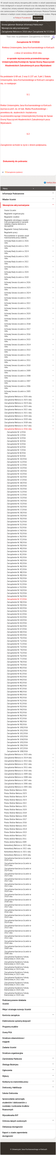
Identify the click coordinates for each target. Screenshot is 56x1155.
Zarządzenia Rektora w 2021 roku (18, 412)
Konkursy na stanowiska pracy (15, 1081)
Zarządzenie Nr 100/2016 (17, 727)
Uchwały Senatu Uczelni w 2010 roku (17, 366)
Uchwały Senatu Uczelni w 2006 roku (17, 387)
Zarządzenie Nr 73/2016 (17, 647)
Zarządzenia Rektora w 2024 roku (18, 403)
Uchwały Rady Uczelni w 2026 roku (16, 242)
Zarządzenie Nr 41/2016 (17, 551)
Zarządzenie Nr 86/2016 (17, 685)
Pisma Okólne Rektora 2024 (15, 796)
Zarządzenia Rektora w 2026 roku (18, 396)
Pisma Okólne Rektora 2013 (15, 832)
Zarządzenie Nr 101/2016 (17, 730)
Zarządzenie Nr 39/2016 (17, 545)
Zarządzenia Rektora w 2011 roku (18, 767)
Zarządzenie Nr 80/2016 (17, 667)
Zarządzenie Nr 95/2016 (17, 712)
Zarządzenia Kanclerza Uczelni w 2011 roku (17, 937)
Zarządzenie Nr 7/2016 (16, 450)
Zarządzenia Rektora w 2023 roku (18, 406)
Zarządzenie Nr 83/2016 (17, 676)
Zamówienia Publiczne (12, 1058)
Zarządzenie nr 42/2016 (17, 554)
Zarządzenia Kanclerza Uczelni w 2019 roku (17, 895)
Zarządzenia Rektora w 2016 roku (16, 31)
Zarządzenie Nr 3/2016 (16, 438)
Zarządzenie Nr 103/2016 (17, 736)
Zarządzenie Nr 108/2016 (17, 751)
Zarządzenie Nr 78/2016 (17, 662)
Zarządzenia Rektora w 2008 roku (18, 777)
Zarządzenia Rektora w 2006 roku (18, 783)
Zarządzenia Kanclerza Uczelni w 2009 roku (17, 947)
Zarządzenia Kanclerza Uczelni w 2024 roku (17, 869)
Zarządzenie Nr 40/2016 (17, 548)
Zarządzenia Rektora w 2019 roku (18, 419)
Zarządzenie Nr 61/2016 (17, 611)
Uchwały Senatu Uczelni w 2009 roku (17, 371)
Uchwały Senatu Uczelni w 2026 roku (17, 283)
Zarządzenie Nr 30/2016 (17, 518)
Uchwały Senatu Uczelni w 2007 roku (17, 382)
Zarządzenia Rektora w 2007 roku (18, 780)
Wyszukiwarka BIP (10, 1115)
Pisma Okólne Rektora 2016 (15, 822)
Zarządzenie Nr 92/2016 (17, 703)
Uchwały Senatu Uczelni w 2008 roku (17, 376)
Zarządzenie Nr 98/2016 (17, 721)
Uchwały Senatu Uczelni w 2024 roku (17, 293)
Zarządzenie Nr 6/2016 (16, 447)
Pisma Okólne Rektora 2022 (15, 803)
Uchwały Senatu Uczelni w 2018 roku (17, 325)
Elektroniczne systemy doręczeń (16, 1021)
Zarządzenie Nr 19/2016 (17, 485)
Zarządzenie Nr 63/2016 (17, 617)
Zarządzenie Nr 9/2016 (16, 456)
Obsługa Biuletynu (10, 1064)
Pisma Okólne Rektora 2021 (15, 806)
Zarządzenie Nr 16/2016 (17, 477)
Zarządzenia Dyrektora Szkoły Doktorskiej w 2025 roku (16, 963)
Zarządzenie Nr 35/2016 (17, 533)
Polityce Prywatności (23, 17)
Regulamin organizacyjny (14, 213)
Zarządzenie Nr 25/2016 (17, 503)
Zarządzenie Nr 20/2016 (17, 488)
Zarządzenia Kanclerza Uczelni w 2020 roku (17, 890)
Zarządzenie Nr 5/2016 (16, 444)
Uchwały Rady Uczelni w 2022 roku (16, 262)
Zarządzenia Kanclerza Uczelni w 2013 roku (17, 926)
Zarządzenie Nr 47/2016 (17, 569)
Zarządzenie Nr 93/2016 (17, 706)
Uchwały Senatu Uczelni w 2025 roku (17, 288)
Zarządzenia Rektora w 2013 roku (18, 761)
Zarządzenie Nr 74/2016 (17, 650)
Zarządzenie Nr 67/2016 (17, 629)
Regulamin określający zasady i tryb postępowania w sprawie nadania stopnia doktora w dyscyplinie (16, 223)
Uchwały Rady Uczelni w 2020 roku (16, 273)
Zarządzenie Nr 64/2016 (17, 620)
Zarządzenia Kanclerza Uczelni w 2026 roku (17, 859)
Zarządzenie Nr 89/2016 (17, 694)
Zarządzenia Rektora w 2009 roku (18, 774)
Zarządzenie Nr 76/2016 (17, 656)
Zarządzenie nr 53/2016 (17, 587)
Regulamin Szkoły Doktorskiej (16, 229)
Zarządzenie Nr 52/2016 (17, 584)
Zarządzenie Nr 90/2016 (17, 697)
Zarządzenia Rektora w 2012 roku (18, 764)
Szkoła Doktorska (10, 1093)
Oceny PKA (7, 1032)
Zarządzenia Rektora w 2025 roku (18, 399)
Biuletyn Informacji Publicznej (29, 24)
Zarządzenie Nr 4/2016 (16, 441)
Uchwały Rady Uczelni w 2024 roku (16, 252)
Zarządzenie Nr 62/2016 (17, 614)
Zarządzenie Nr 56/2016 (17, 596)
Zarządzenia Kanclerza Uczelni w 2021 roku (17, 885)
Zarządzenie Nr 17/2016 (17, 480)
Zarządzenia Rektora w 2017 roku (18, 425)
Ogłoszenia (7, 1070)
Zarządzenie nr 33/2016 (17, 527)
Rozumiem (38, 17)
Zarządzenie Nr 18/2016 (17, 483)
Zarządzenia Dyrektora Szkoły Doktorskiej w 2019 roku (16, 994)
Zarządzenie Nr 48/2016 (17, 572)
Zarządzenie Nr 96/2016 (17, 715)
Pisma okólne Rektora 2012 (15, 835)
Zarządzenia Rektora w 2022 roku (18, 409)
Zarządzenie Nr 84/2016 (17, 679)
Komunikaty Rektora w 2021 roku (17, 851)
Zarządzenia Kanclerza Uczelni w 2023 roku (17, 874)
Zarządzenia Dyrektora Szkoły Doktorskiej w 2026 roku (16, 957)
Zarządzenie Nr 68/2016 (17, 632)
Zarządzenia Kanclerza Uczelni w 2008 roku (17, 952)
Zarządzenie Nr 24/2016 (17, 500)
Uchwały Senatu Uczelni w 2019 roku (17, 319)
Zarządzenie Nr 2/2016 (16, 435)
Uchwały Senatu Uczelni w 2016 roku (17, 335)
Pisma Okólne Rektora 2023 (15, 800)
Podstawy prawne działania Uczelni (14, 1002)
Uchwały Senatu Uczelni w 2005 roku (17, 392)
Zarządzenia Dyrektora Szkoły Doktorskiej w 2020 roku (16, 989)
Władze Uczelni (9, 199)
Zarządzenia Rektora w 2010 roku (18, 770)
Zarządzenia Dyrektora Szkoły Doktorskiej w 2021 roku (16, 983)
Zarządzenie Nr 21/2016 (17, 491)
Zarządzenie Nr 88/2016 (17, 691)
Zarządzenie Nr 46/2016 (17, 566)
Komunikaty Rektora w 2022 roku (17, 848)
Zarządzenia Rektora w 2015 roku (18, 754)
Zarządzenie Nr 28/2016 (17, 512)
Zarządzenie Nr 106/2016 (17, 745)
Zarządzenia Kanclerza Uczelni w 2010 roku (17, 942)
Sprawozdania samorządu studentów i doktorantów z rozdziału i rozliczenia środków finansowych (15, 1104)
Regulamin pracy (10, 232)
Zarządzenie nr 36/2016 (17, 536)
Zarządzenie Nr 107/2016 (17, 748)
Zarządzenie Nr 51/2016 (17, 581)
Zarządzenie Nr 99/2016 (17, 724)
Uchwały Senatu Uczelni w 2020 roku (17, 314)
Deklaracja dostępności (12, 1126)
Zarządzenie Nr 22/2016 (17, 494)
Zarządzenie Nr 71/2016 (17, 641)
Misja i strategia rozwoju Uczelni (16, 1009)
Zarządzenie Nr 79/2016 (17, 665)
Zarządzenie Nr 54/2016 (17, 590)
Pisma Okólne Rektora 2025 (15, 793)
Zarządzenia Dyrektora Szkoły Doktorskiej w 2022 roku (16, 978)
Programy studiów (10, 1026)
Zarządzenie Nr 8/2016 (16, 453)
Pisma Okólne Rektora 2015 (15, 825)
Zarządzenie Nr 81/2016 (17, 670)
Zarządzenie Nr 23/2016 (17, 497)
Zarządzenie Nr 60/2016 (17, 608)
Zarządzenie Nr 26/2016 (17, 506)
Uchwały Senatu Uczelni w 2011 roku (17, 361)
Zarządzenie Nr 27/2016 (17, 509)
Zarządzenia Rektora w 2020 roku (18, 416)
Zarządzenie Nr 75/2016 (17, 653)
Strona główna (8, 24)
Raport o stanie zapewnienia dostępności (14, 1134)
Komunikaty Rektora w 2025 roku (17, 845)
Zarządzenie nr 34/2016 (17, 530)
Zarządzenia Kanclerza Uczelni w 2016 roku (17, 911)
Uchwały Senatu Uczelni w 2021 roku (17, 309)
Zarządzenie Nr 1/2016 (16, 432)
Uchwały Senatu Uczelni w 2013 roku (17, 351)
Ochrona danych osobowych (14, 1121)
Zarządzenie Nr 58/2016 (17, 602)
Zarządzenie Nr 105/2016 (17, 742)
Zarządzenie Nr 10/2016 (17, 459)
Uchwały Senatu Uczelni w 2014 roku (17, 345)
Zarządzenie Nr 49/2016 (17, 575)
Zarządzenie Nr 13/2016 (17, 468)
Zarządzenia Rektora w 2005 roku (18, 787)
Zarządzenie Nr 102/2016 (17, 733)
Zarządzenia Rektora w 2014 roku (18, 757)
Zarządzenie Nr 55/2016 (17, 593)
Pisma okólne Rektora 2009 (15, 842)
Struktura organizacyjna (12, 1053)
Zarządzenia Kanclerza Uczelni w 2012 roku (17, 932)
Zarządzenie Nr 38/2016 (17, 542)
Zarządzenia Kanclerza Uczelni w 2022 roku (17, 880)
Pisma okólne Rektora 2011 (15, 838)
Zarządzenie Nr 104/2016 (17, 739)
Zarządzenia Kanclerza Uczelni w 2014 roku (17, 921)
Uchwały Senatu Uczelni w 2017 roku (17, 330)
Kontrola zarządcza (11, 1015)
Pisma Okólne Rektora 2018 (15, 816)
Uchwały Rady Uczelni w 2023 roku (16, 257)
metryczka (51, 182)
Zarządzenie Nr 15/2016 (17, 474)
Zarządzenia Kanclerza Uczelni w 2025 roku (17, 864)
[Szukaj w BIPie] (53, 37)
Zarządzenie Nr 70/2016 (17, 638)
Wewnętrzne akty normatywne (15, 28)
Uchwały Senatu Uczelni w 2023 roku (17, 299)
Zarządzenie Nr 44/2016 (17, 560)
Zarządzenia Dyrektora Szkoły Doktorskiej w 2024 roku (16, 968)
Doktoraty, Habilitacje (12, 1087)
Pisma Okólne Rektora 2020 (15, 809)
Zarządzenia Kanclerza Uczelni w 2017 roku (17, 906)
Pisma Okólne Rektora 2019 (15, 813)
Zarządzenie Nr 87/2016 (17, 688)
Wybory (5, 1076)
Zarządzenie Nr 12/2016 (17, 465)
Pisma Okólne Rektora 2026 (15, 790)
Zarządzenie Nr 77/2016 (17, 659)
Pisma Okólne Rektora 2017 (15, 819)
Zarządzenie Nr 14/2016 (17, 471)
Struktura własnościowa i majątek (13, 1040)
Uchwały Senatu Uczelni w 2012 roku (17, 356)
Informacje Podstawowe (13, 193)
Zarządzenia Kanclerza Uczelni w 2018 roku (17, 900)
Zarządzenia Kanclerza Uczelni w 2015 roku (17, 916)
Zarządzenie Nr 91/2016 (17, 700)
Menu (5, 188)
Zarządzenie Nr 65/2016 (17, 623)
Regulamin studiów (11, 217)
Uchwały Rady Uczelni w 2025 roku (16, 247)
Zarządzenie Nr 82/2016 (17, 673)
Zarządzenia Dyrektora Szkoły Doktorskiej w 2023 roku (16, 973)
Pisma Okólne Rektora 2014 (15, 829)
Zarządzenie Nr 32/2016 (17, 524)
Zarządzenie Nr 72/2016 (17, 644)
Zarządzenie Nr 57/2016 (43, 31)
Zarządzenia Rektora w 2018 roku (18, 422)
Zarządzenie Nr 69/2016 (17, 635)
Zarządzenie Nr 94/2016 (17, 709)
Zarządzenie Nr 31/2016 (17, 521)
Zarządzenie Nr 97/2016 (17, 718)
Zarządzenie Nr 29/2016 (17, 515)
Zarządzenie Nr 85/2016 (17, 682)
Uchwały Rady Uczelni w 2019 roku (16, 278)
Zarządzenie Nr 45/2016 (17, 563)
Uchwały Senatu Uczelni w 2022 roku (17, 304)
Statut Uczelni (10, 210)
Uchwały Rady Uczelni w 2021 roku (16, 268)
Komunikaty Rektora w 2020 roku (17, 855)
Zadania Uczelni (9, 1047)
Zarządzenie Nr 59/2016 (17, 605)
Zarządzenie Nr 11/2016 (17, 462)
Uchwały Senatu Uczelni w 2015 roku (17, 340)
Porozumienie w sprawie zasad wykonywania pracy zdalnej (16, 236)
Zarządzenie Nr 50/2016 (17, 578)
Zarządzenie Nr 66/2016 (17, 626)
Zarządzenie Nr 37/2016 (17, 539)
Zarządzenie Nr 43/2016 (17, 557)
